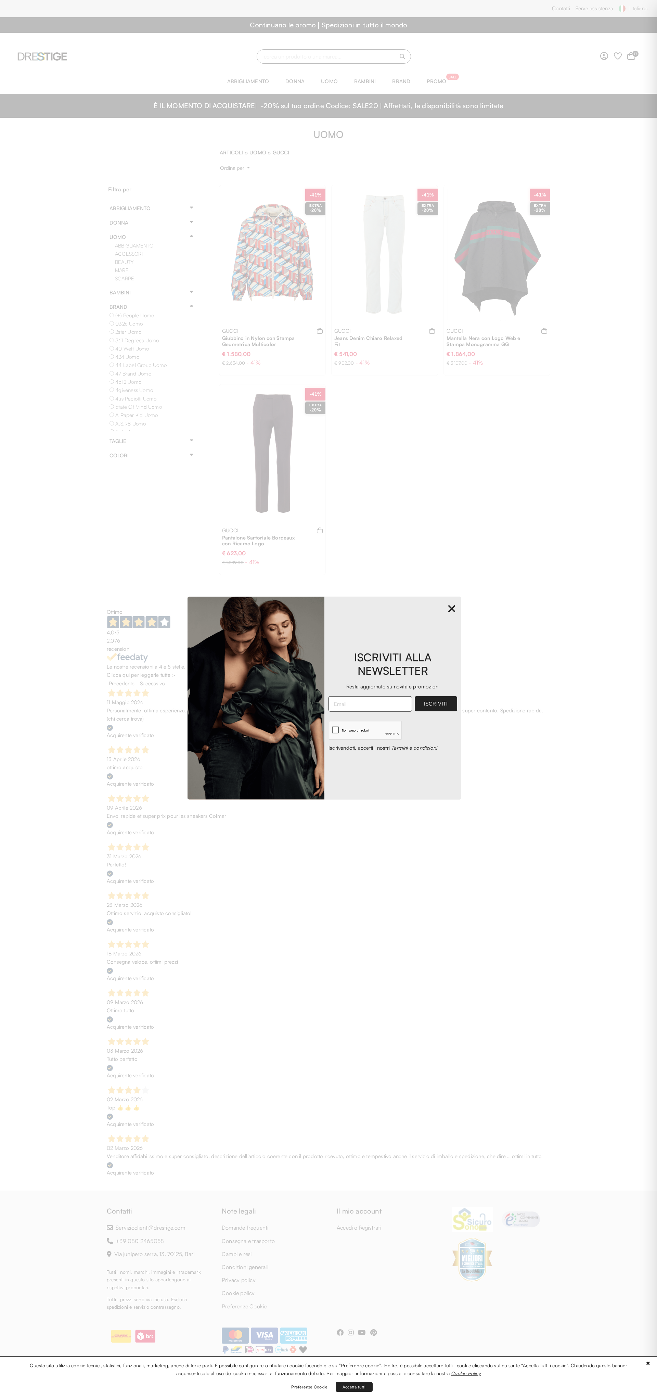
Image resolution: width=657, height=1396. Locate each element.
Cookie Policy (466, 1373)
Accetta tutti (354, 1386)
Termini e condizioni (414, 748)
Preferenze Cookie (309, 1386)
